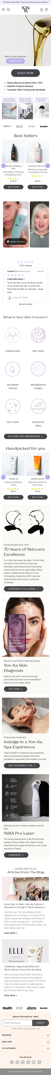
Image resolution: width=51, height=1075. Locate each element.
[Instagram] (23, 1062)
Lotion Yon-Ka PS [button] (38, 166)
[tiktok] (39, 1062)
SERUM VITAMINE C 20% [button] (13, 167)
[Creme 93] (13, 464)
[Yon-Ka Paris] (25, 10)
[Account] (41, 9)
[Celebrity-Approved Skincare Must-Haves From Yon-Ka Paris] (25, 951)
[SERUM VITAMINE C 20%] (13, 151)
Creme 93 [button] (13, 479)
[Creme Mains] (37, 464)
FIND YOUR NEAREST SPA (20, 766)
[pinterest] (28, 1062)
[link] (25, 297)
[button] (3, 9)
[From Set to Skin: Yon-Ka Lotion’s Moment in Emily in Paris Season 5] (25, 889)
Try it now (14, 689)
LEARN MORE (14, 855)
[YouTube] (34, 1062)
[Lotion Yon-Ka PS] (37, 151)
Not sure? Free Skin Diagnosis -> (25, 436)
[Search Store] (8, 9)
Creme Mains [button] (37, 479)
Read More (9, 933)
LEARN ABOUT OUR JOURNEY (22, 589)
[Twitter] (17, 1062)
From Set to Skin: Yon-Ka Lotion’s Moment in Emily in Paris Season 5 (25, 906)
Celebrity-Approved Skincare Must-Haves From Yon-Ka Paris (22, 968)
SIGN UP (40, 1023)
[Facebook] (12, 1062)
